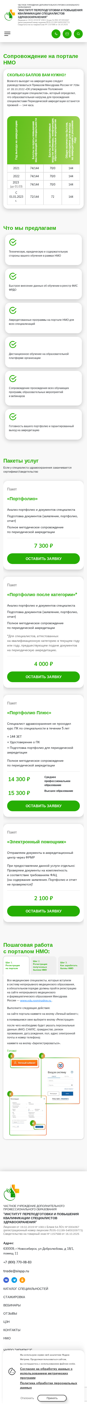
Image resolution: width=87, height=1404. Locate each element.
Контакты (11, 1330)
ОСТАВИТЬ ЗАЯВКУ (44, 558)
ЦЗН (6, 1322)
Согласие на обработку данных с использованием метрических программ (46, 1373)
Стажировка (14, 1297)
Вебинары (12, 1305)
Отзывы (10, 1313)
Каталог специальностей (25, 1289)
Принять (52, 1398)
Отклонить (27, 1398)
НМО (7, 1338)
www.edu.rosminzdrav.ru (36, 1000)
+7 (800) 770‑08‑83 (17, 1262)
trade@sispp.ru (16, 1271)
